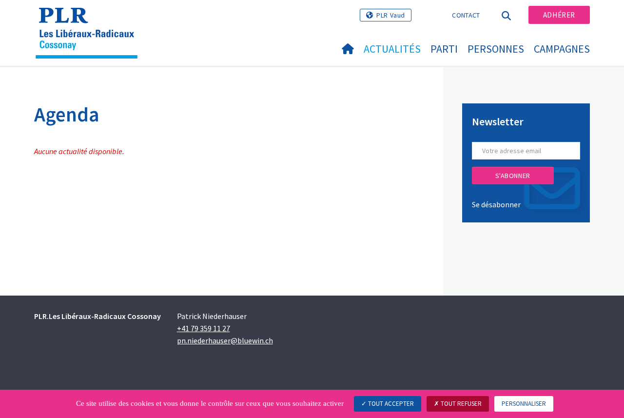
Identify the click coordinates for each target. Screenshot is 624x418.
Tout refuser (460, 403)
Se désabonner (496, 204)
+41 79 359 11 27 (203, 328)
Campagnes (562, 49)
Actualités (392, 49)
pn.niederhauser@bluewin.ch (225, 340)
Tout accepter (390, 403)
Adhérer (559, 15)
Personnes (496, 49)
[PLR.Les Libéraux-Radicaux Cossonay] (90, 20)
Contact (466, 15)
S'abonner (512, 175)
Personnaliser (524, 403)
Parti (444, 49)
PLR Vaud (390, 15)
